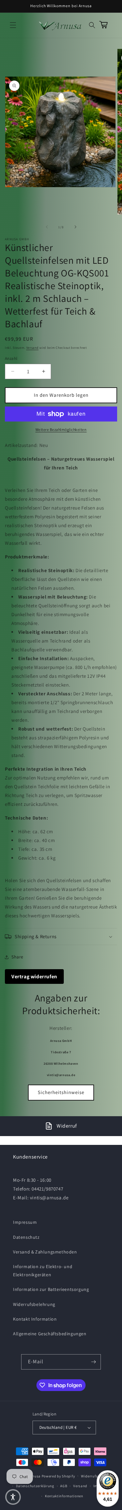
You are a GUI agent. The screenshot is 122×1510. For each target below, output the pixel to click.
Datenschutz (26, 1237)
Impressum (25, 1222)
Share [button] (17, 957)
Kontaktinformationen (64, 1496)
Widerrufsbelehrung (34, 1304)
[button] (13, 25)
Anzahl (11, 358)
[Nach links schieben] (47, 227)
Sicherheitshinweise (61, 1092)
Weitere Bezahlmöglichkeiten (61, 429)
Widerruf (67, 1125)
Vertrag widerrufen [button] (34, 976)
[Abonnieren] (93, 1361)
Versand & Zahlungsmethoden (45, 1252)
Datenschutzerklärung (35, 1486)
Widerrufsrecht (94, 1476)
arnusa (35, 1475)
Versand (32, 348)
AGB (63, 1486)
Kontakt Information (35, 1319)
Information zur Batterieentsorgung (51, 1289)
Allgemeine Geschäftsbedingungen (50, 1334)
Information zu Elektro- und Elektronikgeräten (42, 1271)
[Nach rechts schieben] (75, 227)
